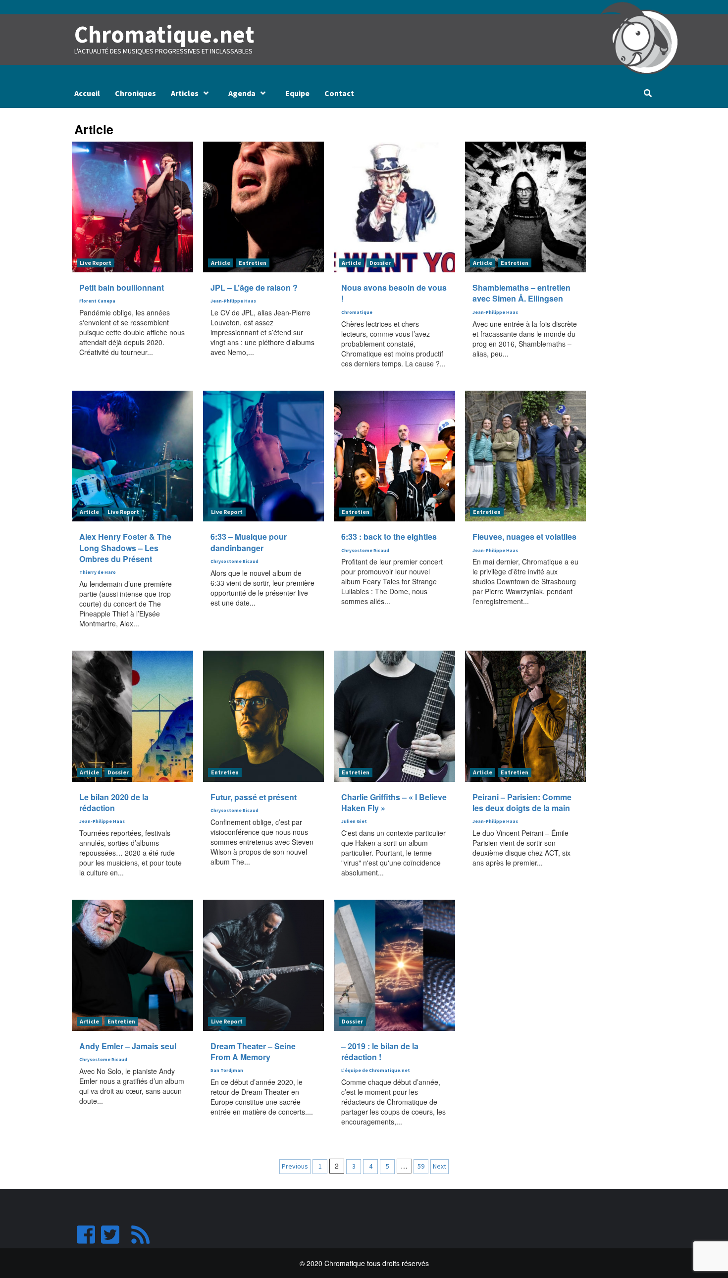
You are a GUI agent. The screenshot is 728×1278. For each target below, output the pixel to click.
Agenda (242, 93)
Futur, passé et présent (253, 797)
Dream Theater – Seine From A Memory (253, 1051)
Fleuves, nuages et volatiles (524, 536)
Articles (185, 93)
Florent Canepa (97, 301)
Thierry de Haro (97, 572)
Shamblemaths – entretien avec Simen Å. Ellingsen (521, 293)
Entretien (252, 262)
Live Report (95, 262)
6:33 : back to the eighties (389, 536)
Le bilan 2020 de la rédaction (114, 802)
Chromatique (356, 312)
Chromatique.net (164, 34)
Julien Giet (354, 821)
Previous (295, 1166)
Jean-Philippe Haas (233, 301)
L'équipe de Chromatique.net (375, 1071)
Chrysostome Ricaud (234, 561)
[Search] (647, 93)
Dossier (380, 262)
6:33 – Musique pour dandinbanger (248, 542)
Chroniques (135, 93)
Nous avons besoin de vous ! (394, 293)
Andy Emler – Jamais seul (127, 1046)
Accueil (87, 93)
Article (220, 262)
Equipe (297, 93)
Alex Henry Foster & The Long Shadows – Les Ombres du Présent (125, 547)
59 (420, 1166)
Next (439, 1166)
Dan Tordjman (226, 1071)
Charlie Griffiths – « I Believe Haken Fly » (394, 802)
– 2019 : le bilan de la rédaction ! (379, 1051)
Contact (339, 93)
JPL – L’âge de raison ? (254, 287)
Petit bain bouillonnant (121, 287)
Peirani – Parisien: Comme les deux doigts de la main (522, 802)
